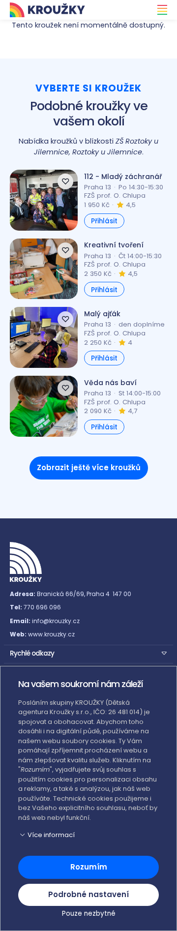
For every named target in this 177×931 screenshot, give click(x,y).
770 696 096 (42, 607)
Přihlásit (104, 221)
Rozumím (88, 867)
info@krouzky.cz (56, 621)
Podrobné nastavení (88, 894)
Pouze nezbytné (89, 913)
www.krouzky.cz (51, 634)
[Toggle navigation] (159, 10)
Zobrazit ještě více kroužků (89, 467)
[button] (88, 652)
